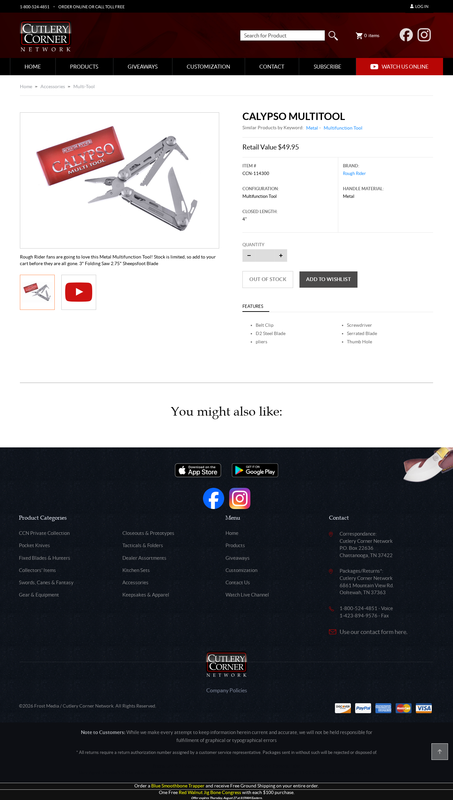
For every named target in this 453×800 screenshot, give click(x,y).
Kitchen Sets (136, 570)
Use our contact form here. (374, 631)
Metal (312, 128)
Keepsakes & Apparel (145, 595)
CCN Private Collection (44, 533)
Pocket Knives (34, 545)
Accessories (52, 86)
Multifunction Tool (343, 128)
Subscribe (327, 67)
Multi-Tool (84, 86)
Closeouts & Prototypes (148, 533)
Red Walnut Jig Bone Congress (210, 792)
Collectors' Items (37, 570)
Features (252, 306)
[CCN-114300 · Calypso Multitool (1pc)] (119, 180)
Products (84, 67)
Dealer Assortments (144, 558)
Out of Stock (267, 279)
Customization (208, 67)
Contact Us (238, 582)
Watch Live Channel (247, 595)
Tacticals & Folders (142, 545)
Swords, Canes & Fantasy (46, 582)
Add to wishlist (328, 279)
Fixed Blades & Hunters (44, 558)
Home (33, 67)
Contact (271, 67)
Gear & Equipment (39, 595)
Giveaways (143, 67)
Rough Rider (354, 173)
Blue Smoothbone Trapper (178, 785)
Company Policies (226, 690)
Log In (421, 6)
